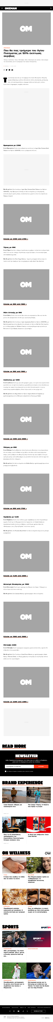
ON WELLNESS (16, 853)
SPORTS (10, 927)
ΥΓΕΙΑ (5, 874)
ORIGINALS (7, 47)
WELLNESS (31, 874)
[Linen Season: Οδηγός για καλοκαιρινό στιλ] (14, 795)
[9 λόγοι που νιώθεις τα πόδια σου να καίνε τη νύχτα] (14, 865)
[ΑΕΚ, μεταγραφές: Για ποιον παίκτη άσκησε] (14, 939)
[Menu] (2, 8)
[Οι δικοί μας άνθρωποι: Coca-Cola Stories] (38, 825)
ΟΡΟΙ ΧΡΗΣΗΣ (32, 1007)
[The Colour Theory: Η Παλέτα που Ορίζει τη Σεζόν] (38, 795)
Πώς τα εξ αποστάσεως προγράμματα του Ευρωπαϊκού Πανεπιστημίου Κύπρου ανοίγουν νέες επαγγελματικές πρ (14, 838)
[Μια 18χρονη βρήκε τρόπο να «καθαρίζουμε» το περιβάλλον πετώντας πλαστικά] (38, 865)
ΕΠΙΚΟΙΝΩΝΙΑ (6, 1007)
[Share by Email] (12, 70)
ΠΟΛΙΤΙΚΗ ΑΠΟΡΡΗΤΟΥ (44, 1007)
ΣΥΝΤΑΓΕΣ (7, 906)
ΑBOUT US (23, 1007)
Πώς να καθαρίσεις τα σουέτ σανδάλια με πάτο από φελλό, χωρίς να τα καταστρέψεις (38, 910)
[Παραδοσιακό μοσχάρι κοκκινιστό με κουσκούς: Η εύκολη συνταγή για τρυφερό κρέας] (14, 897)
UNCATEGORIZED (33, 948)
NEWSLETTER (38, 1011)
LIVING (30, 906)
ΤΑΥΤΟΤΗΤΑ (15, 1007)
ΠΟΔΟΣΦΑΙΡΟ (8, 948)
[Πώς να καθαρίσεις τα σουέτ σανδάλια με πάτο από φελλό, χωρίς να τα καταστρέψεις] (38, 897)
